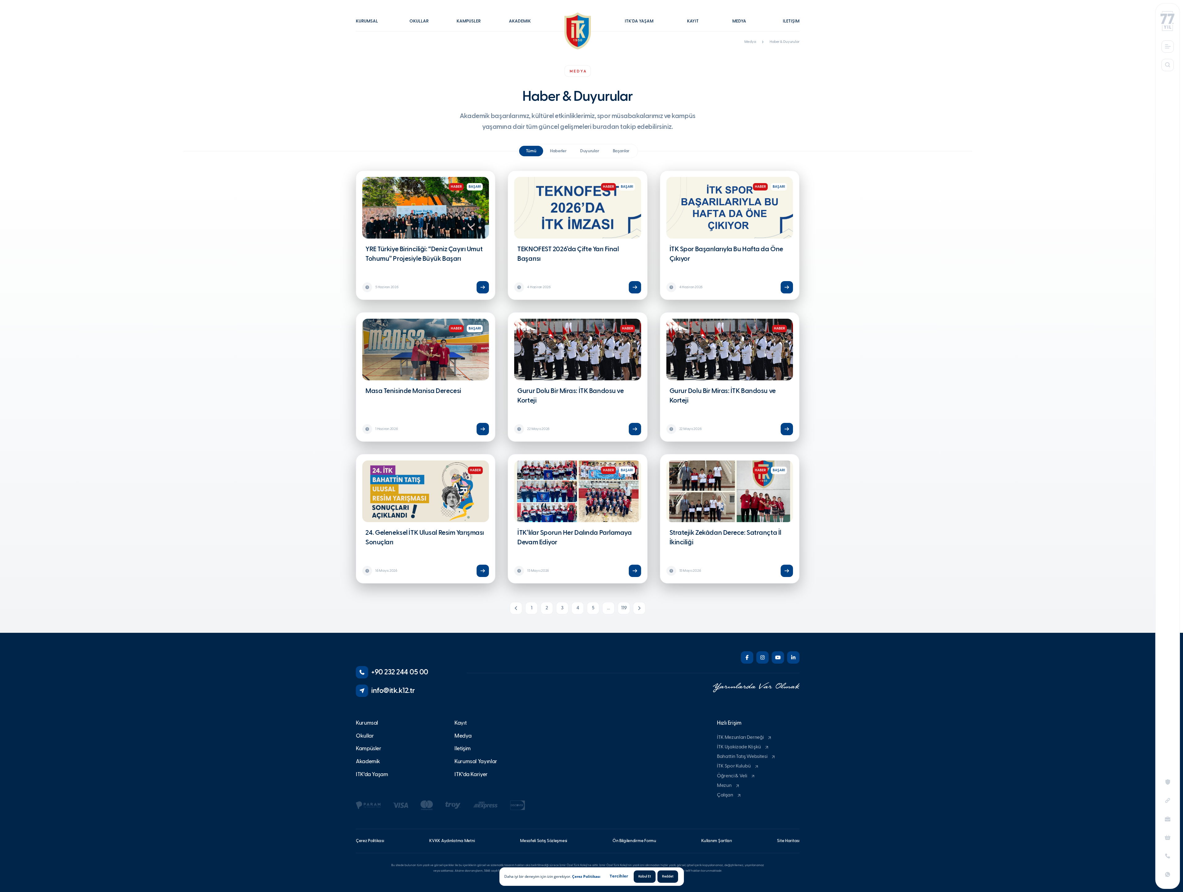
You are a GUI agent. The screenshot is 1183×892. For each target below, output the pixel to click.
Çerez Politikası (586, 876)
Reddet (667, 876)
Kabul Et (644, 876)
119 (624, 608)
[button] (370, 25)
